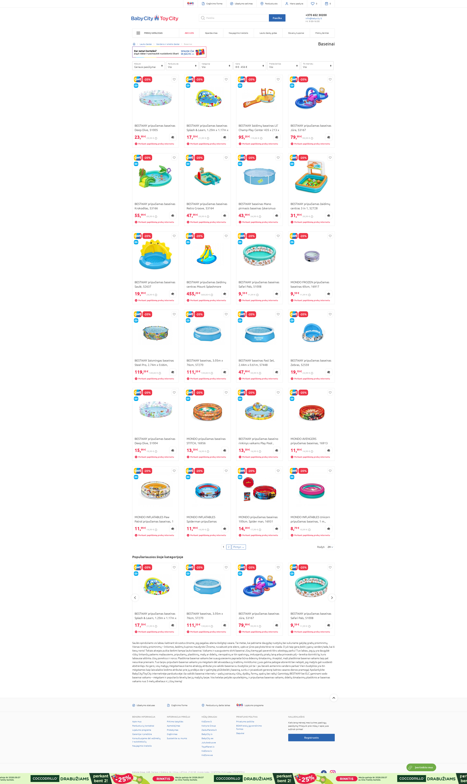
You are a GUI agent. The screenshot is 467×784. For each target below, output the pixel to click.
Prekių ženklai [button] (322, 33)
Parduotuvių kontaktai (143, 726)
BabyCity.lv (207, 734)
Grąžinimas (172, 734)
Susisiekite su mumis (177, 738)
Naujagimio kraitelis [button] (238, 33)
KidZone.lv (207, 751)
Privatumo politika (245, 721)
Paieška (277, 18)
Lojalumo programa (141, 730)
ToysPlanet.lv (208, 746)
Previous (135, 597)
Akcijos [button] (189, 33)
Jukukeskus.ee (209, 742)
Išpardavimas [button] (211, 33)
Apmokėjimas (173, 726)
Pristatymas (172, 730)
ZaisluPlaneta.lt (209, 730)
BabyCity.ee (207, 738)
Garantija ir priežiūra (142, 734)
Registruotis (311, 737)
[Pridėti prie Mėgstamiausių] (174, 79)
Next (332, 597)
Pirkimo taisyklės (175, 721)
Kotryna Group (209, 726)
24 (329, 546)
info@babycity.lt (314, 18)
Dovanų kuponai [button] (296, 33)
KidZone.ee (207, 755)
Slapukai (240, 733)
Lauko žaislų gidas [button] (268, 33)
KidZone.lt (207, 721)
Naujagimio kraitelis (142, 746)
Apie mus (136, 721)
